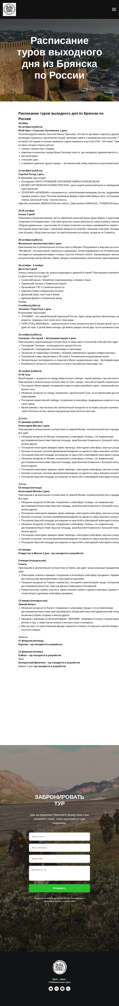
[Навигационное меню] (114, 9)
